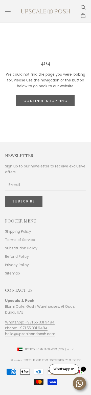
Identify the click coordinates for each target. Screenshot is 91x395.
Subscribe (23, 201)
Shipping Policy (18, 231)
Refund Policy (17, 256)
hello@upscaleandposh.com (30, 333)
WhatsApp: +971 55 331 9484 (30, 322)
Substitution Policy (21, 248)
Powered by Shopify (65, 360)
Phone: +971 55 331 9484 (26, 328)
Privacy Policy (17, 264)
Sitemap (12, 273)
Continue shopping (45, 100)
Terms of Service (20, 239)
